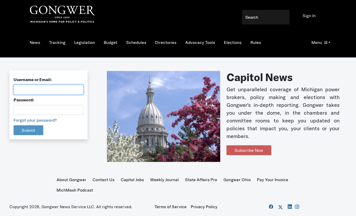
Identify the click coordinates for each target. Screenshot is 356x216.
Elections (233, 42)
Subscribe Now (249, 150)
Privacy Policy (204, 206)
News (35, 42)
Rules (255, 42)
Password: (24, 99)
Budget (110, 42)
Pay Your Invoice (272, 179)
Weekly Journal (164, 179)
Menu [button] (316, 42)
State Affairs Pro (201, 179)
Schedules (136, 42)
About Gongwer (71, 179)
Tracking (57, 42)
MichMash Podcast (75, 190)
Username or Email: (33, 79)
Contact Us (103, 179)
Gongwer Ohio (237, 179)
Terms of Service (171, 206)
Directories (165, 42)
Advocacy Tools (200, 42)
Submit (28, 130)
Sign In (309, 15)
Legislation (84, 42)
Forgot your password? (35, 120)
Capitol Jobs (132, 179)
